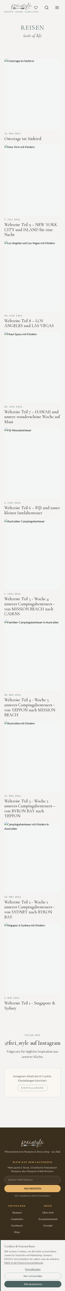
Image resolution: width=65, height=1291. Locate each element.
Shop (17, 1232)
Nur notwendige (33, 1275)
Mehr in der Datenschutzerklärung (23, 1262)
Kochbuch (17, 1225)
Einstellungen (32, 1087)
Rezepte (17, 1212)
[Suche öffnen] (47, 8)
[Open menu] (57, 7)
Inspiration (17, 1219)
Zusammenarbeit (48, 1219)
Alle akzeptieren (33, 1284)
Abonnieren (32, 1188)
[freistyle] (32, 1143)
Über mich (48, 1212)
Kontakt (48, 1225)
